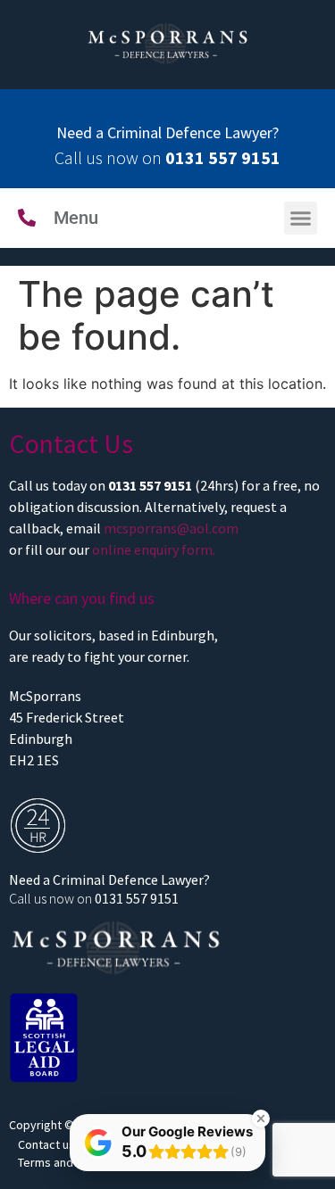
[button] (301, 218)
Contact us (46, 1144)
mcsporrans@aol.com (171, 528)
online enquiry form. (153, 549)
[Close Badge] (261, 1118)
